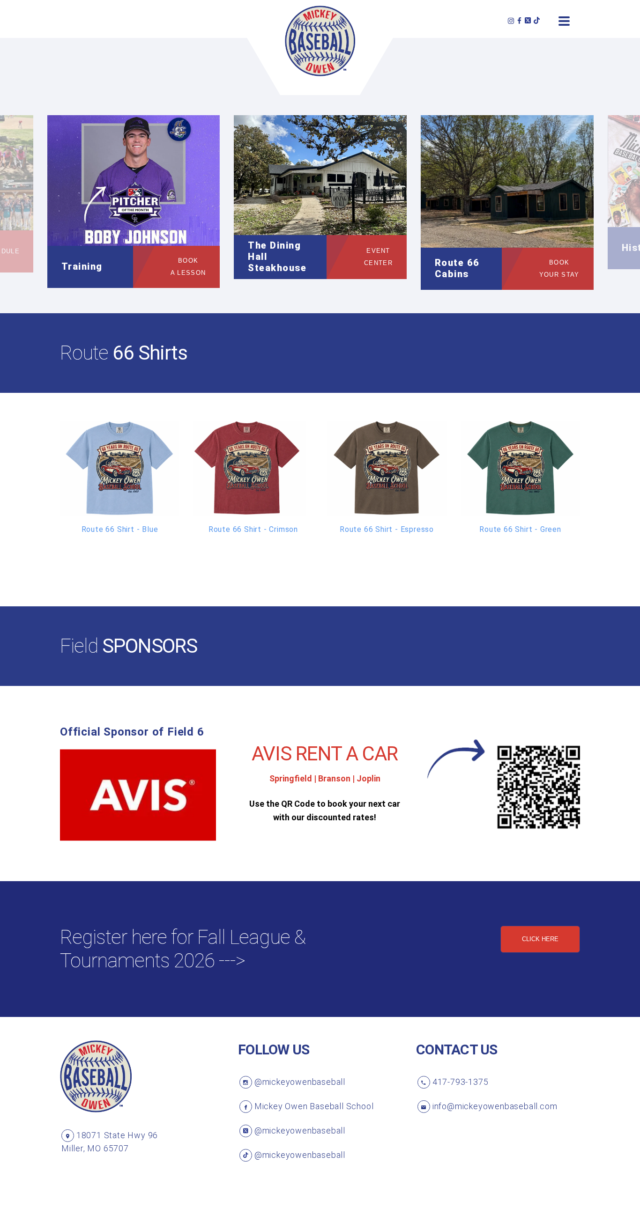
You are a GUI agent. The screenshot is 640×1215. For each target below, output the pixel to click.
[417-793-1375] (423, 1082)
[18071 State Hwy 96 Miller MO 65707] (67, 1135)
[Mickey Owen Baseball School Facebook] (519, 20)
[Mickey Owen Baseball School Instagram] (511, 20)
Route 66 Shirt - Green (520, 529)
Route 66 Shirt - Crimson (253, 529)
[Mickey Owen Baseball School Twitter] (528, 20)
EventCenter (378, 256)
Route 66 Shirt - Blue (120, 529)
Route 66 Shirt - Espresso (387, 529)
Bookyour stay (559, 268)
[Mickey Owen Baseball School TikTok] (537, 20)
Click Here (540, 939)
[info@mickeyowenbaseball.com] (423, 1106)
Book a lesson (188, 266)
